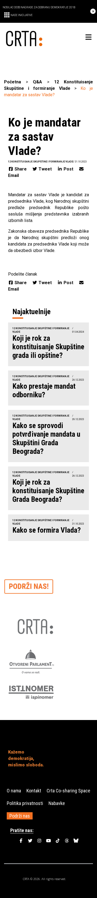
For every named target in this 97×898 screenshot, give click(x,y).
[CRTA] (26, 37)
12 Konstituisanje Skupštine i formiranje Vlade (40, 161)
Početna (12, 81)
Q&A (37, 81)
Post (68, 169)
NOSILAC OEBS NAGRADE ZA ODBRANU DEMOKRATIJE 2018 (39, 7)
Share (20, 169)
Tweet (45, 169)
